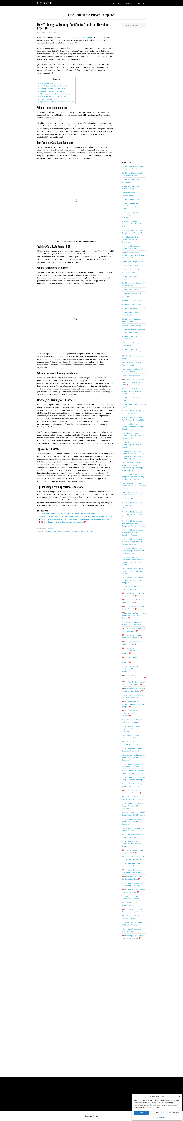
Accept (141, 1113)
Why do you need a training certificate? (54, 94)
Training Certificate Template (82, 531)
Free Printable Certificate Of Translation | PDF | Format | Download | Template (75, 519)
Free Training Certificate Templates (53, 86)
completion (51, 531)
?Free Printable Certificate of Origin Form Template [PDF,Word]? (132, 728)
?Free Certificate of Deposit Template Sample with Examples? (132, 821)
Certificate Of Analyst (130, 266)
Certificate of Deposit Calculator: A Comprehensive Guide (132, 205)
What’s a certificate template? (50, 83)
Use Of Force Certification (132, 376)
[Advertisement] (134, 94)
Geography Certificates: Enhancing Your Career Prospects (131, 214)
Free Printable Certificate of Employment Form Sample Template (132, 580)
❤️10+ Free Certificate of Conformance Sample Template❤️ (131, 659)
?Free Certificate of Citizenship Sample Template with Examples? (133, 805)
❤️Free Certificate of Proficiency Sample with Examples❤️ (131, 713)
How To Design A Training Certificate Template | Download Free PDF (134, 485)
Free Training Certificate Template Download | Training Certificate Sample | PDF (76, 516)
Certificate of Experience (131, 199)
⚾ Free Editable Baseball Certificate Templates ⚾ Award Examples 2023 (133, 255)
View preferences (173, 1113)
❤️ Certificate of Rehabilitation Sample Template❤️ (63, 522)
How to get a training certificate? (52, 96)
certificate (50, 529)
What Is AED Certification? (132, 300)
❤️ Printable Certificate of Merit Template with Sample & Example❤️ (134, 615)
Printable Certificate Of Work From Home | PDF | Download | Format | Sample (133, 550)
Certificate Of (44, 3)
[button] (179, 1097)
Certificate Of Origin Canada (132, 262)
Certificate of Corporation (131, 499)
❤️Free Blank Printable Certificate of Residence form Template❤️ (133, 704)
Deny (157, 1113)
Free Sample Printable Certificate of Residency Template (131, 668)
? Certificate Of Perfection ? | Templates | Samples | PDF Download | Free (132, 391)
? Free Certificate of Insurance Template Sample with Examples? (133, 757)
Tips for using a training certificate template (56, 102)
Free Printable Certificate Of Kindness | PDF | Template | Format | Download (132, 541)
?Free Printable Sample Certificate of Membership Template (131, 843)
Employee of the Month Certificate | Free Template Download (132, 444)
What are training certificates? (51, 91)
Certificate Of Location (130, 289)
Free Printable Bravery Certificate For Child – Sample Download (133, 426)
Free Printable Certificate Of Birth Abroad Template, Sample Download (133, 571)
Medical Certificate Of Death (132, 326)
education (60, 531)
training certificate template (81, 37)
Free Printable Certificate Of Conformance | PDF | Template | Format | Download (133, 514)
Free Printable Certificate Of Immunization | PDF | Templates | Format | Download (133, 505)
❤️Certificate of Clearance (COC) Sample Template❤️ (131, 650)
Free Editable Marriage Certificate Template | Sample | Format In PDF (133, 435)
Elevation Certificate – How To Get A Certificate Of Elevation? (68, 514)
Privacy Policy (152, 1117)
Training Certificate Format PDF (51, 89)
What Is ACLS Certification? (132, 304)
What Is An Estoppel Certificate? (134, 308)
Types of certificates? (47, 99)
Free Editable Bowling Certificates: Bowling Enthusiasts (130, 239)
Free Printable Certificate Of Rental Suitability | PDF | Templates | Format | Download (133, 523)
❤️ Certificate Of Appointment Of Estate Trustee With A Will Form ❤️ (133, 382)
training (68, 531)
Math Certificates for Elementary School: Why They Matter (133, 223)
